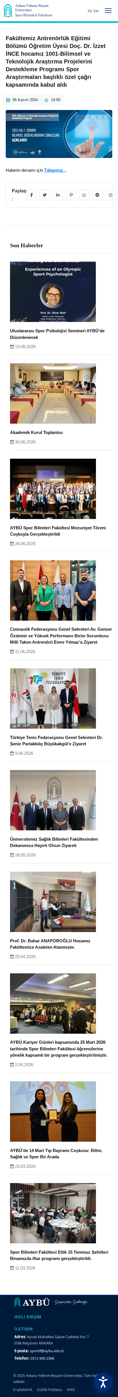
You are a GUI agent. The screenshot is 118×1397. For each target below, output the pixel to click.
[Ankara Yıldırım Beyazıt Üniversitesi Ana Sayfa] (7, 10)
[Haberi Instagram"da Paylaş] (110, 195)
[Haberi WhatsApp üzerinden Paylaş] (84, 195)
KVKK (71, 1389)
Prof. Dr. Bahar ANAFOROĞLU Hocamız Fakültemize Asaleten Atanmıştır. (50, 944)
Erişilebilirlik (22, 1389)
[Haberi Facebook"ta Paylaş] (31, 195)
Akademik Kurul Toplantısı (36, 432)
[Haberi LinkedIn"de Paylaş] (58, 195)
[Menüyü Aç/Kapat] (108, 10)
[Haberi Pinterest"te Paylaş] (71, 195)
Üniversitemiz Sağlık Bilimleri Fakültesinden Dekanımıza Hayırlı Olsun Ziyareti (54, 842)
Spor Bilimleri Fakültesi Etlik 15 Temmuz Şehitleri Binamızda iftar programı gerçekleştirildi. (59, 1255)
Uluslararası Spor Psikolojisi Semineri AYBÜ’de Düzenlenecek (57, 334)
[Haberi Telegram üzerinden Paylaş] (97, 195)
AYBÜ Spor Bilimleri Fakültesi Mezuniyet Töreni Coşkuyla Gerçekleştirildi (58, 531)
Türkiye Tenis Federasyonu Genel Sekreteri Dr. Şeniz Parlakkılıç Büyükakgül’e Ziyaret (56, 740)
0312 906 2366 (42, 1358)
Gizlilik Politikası (49, 1389)
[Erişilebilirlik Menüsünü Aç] (103, 1382)
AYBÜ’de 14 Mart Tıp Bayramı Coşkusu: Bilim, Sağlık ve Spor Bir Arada (56, 1153)
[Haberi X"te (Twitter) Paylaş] (45, 195)
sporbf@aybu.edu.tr (47, 1350)
